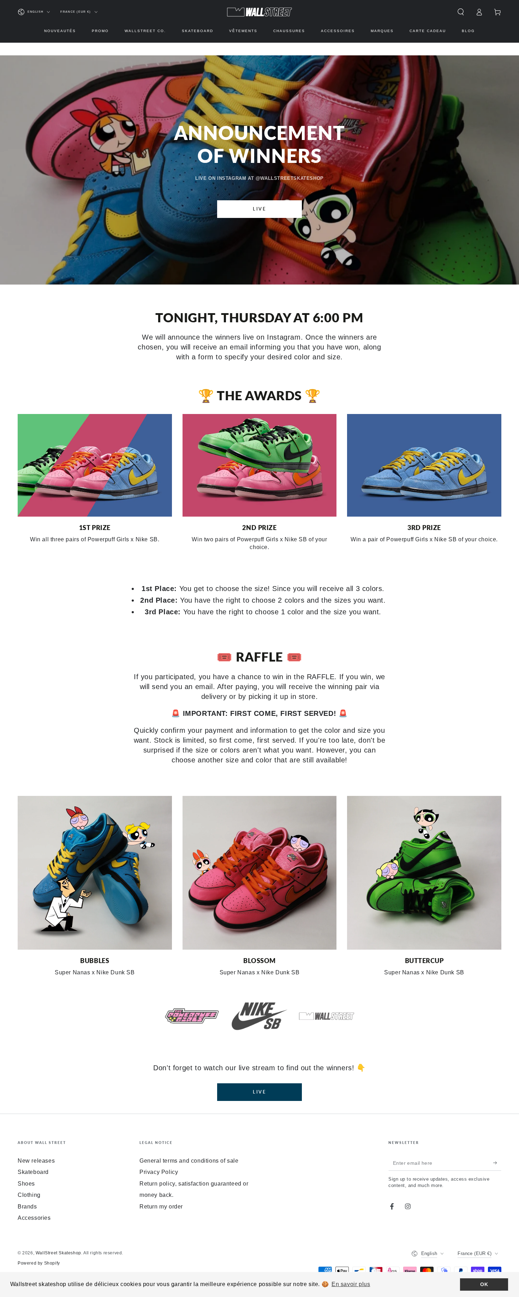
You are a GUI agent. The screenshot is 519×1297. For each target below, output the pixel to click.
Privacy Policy (158, 1172)
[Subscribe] (497, 1162)
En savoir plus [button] (351, 1284)
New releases (36, 1161)
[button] (461, 12)
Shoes (26, 1184)
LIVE (259, 209)
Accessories (34, 1218)
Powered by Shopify (39, 1263)
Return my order (161, 1207)
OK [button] (484, 1284)
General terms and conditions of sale (189, 1161)
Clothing (29, 1195)
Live (259, 1092)
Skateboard (33, 1172)
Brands (27, 1207)
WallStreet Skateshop (58, 1252)
